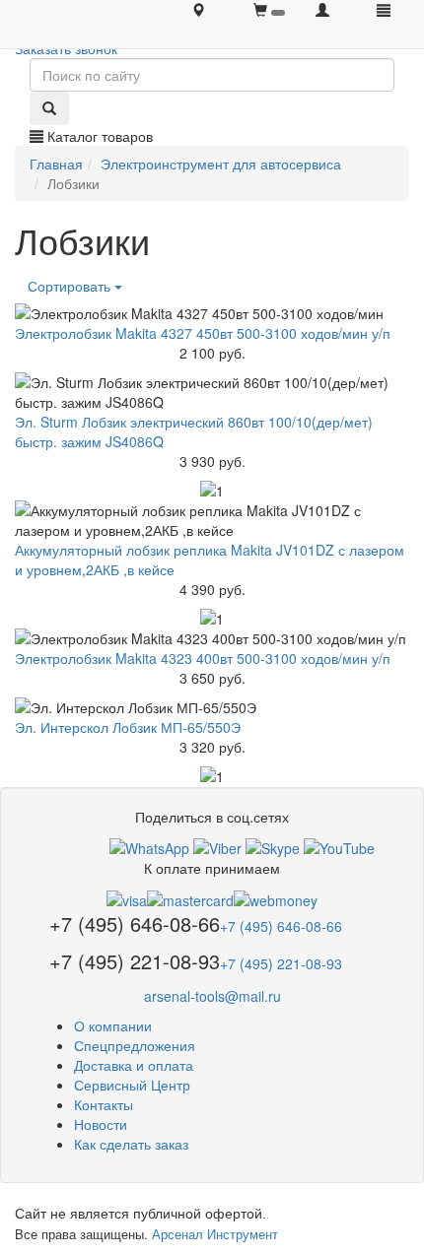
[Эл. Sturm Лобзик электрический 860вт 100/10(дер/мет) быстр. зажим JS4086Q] (212, 392)
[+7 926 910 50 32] (149, 846)
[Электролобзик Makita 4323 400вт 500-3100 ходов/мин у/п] (212, 638)
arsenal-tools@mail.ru (212, 996)
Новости (100, 1124)
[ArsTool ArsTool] (273, 846)
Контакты (103, 1104)
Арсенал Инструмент (215, 1233)
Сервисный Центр (132, 1084)
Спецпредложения (134, 1045)
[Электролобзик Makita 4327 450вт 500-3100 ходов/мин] (212, 313)
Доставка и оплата (133, 1065)
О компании (113, 1025)
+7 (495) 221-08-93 (281, 963)
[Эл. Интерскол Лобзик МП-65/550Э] (212, 707)
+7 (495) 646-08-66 (281, 926)
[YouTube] (339, 846)
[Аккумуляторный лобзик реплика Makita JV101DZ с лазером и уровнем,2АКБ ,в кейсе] (212, 520)
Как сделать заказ (131, 1144)
